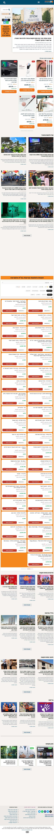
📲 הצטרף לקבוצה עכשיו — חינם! (27, 425)
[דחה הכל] (52, 829)
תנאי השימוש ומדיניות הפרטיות (27, 829)
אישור (27, 832)
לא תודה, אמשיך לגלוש (27, 429)
